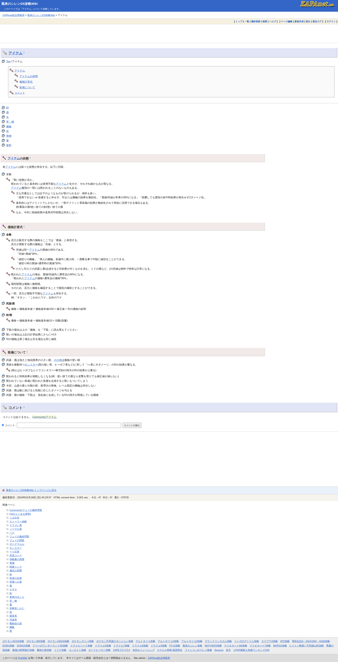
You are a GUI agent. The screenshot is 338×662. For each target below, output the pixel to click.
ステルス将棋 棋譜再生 (169, 650)
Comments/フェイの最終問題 (26, 510)
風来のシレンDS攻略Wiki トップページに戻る (31, 490)
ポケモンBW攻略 (36, 641)
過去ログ (317, 21)
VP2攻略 (285, 641)
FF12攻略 (174, 645)
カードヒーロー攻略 (99, 650)
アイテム (15, 53)
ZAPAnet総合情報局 (13, 15)
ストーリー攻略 (18, 521)
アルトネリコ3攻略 (191, 641)
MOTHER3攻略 (213, 645)
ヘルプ (272, 21)
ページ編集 (286, 21)
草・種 (10, 121)
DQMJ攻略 (8, 645)
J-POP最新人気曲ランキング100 (251, 650)
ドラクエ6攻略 (103, 645)
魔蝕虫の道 (16, 623)
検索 (264, 21)
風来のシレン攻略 (192, 645)
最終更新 (255, 21)
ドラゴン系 (16, 525)
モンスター (31, 364)
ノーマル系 (16, 529)
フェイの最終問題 (19, 536)
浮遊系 (13, 619)
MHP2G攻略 (280, 645)
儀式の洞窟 (16, 570)
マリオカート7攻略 (260, 645)
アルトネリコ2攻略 (168, 641)
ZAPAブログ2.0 (121, 650)
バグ (12, 532)
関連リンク (16, 566)
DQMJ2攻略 (23, 645)
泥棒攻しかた (17, 608)
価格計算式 (26, 81)
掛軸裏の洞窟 (17, 559)
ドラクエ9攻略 (159, 645)
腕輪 (8, 126)
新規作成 (299, 21)
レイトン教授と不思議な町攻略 (306, 645)
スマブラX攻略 (269, 641)
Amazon (219, 650)
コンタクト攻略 (77, 650)
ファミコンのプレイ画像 (198, 650)
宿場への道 (16, 581)
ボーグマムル (17, 544)
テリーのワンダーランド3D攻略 (50, 645)
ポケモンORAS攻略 (58, 641)
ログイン (331, 21)
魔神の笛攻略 (44, 650)
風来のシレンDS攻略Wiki (19, 3)
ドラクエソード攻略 (81, 645)
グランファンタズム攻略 (218, 641)
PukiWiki (22, 658)
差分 (308, 21)
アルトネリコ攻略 (145, 641)
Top (8, 61)
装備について (27, 87)
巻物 (8, 135)
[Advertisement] (169, 33)
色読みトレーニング (144, 650)
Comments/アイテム (44, 416)
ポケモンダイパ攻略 (83, 641)
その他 (58, 359)
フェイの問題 (17, 540)
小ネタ (13, 589)
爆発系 (13, 615)
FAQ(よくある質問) (20, 514)
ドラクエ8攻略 (140, 645)
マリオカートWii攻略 (235, 645)
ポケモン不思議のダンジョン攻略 (114, 641)
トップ (239, 21)
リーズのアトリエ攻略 (246, 641)
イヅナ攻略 (60, 650)
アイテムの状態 (28, 76)
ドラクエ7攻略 (121, 645)
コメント (19, 92)
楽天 (228, 650)
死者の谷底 (16, 578)
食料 (8, 145)
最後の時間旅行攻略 (23, 650)
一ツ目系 (14, 551)
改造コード (16, 555)
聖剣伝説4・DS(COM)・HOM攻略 (311, 641)
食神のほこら (17, 597)
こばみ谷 (14, 517)
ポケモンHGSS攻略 (13, 641)
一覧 (247, 21)
